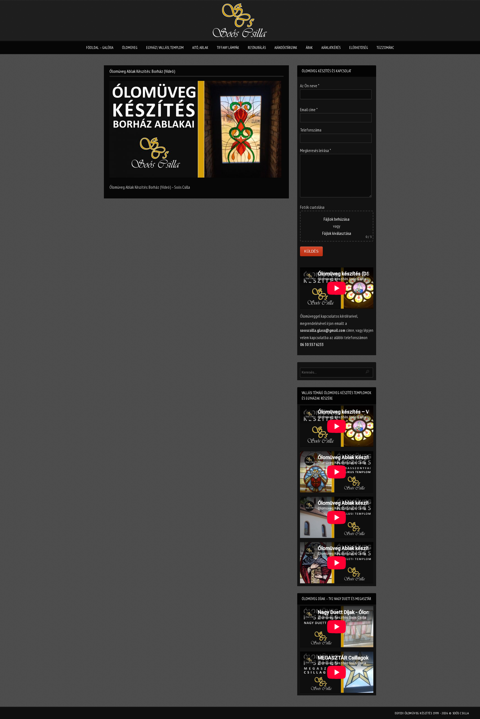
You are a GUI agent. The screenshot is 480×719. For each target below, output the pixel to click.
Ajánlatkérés (331, 47)
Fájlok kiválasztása (336, 233)
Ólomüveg (130, 47)
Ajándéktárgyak (285, 47)
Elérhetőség (358, 47)
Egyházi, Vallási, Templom (165, 47)
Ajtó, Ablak (200, 47)
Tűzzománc (385, 47)
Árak (309, 47)
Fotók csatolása (312, 207)
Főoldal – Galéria (99, 47)
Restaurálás (257, 47)
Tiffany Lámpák (228, 47)
